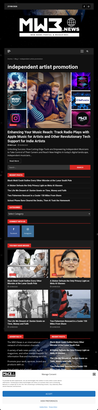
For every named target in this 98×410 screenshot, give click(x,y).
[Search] (87, 51)
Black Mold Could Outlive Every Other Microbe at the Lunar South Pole (40, 180)
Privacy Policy (53, 407)
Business (13, 125)
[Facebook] (84, 6)
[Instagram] (88, 6)
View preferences (49, 401)
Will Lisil (12, 145)
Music (12, 315)
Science (12, 275)
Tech (54, 275)
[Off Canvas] (9, 51)
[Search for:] (39, 167)
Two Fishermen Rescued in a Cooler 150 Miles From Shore (34, 195)
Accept (49, 394)
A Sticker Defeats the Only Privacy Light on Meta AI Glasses (35, 185)
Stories (55, 315)
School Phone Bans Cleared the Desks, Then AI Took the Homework (39, 200)
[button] (94, 374)
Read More (14, 161)
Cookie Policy (44, 407)
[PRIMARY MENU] (82, 51)
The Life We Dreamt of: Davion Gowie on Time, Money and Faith (37, 190)
